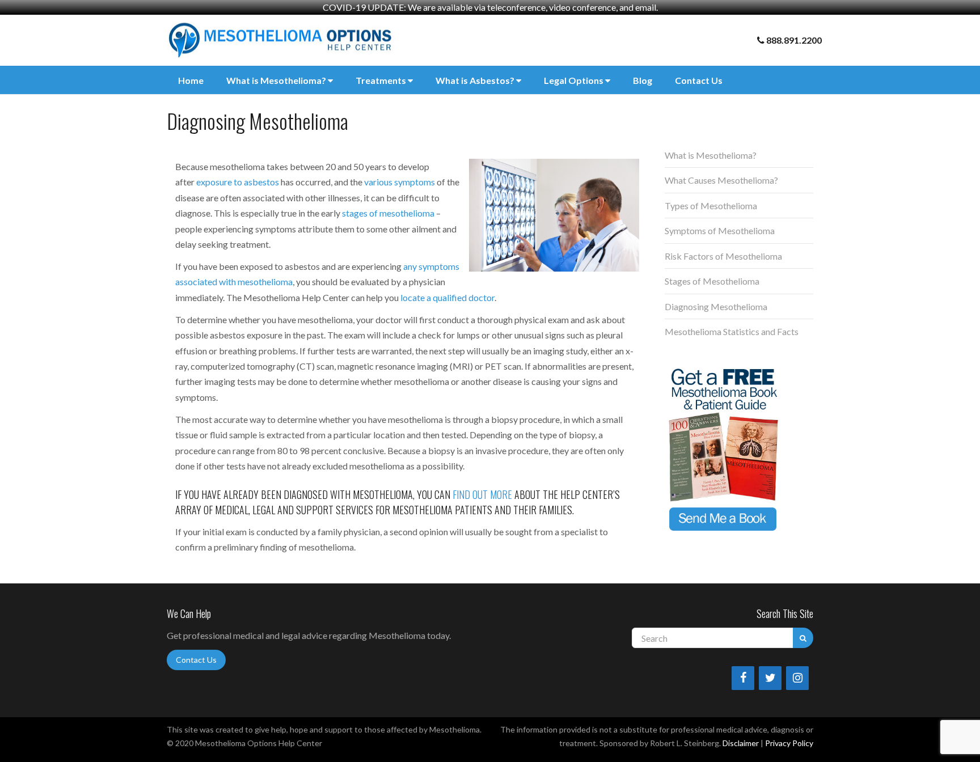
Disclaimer (741, 743)
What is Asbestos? (476, 80)
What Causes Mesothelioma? (721, 180)
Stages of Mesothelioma (712, 281)
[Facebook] (743, 678)
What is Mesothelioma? (277, 80)
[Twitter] (770, 678)
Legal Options (574, 80)
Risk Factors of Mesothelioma (723, 256)
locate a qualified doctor (447, 297)
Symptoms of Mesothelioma (720, 230)
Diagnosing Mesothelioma (716, 306)
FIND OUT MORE (482, 494)
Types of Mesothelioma (711, 205)
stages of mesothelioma (388, 213)
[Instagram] (797, 678)
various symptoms (399, 181)
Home (191, 80)
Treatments (382, 80)
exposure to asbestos (237, 181)
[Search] (803, 638)
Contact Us (699, 80)
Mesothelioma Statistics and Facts (732, 331)
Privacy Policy (789, 743)
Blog (642, 80)
